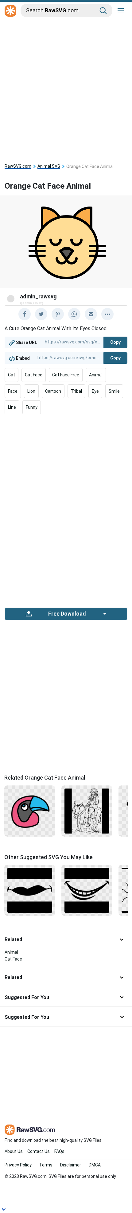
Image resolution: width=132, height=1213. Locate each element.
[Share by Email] (91, 314)
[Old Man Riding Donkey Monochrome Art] (86, 810)
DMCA (95, 1164)
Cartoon (53, 391)
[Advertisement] (66, 88)
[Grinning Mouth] (86, 889)
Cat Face (33, 374)
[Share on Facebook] (24, 314)
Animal (96, 374)
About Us (14, 1151)
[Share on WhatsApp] (74, 314)
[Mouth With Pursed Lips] (29, 889)
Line (12, 407)
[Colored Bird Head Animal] (29, 810)
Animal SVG (48, 166)
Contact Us (38, 1151)
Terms (45, 1164)
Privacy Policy (18, 1164)
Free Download (67, 614)
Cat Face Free (65, 374)
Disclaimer (70, 1164)
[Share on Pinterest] (58, 314)
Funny (31, 407)
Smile (114, 391)
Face (12, 391)
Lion (31, 391)
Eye (95, 391)
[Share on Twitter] (41, 314)
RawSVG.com (18, 166)
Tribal (76, 391)
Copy (115, 342)
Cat (11, 374)
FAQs (59, 1151)
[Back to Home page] (10, 11)
